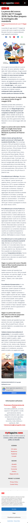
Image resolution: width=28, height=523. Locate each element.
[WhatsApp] (22, 37)
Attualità (14, 464)
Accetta (14, 509)
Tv (7, 8)
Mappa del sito (14, 474)
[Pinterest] (14, 37)
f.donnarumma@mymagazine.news (14, 425)
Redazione (14, 451)
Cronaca (14, 466)
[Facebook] (6, 37)
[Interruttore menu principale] (25, 3)
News (3, 8)
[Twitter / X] (10, 37)
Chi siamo (14, 449)
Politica (14, 471)
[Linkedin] (18, 37)
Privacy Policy (17, 520)
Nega (14, 513)
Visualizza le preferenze (14, 517)
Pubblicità (14, 454)
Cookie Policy (10, 520)
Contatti (14, 456)
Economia (14, 469)
